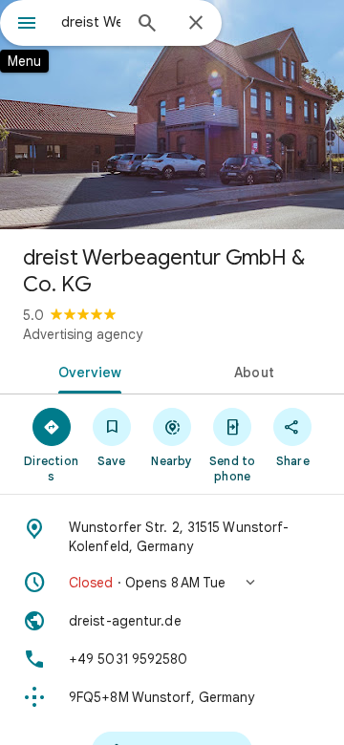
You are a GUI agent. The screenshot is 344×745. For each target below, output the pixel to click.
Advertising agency (82, 334)
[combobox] (90, 22)
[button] (172, 583)
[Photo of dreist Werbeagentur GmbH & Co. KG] (172, 114)
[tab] (86, 371)
